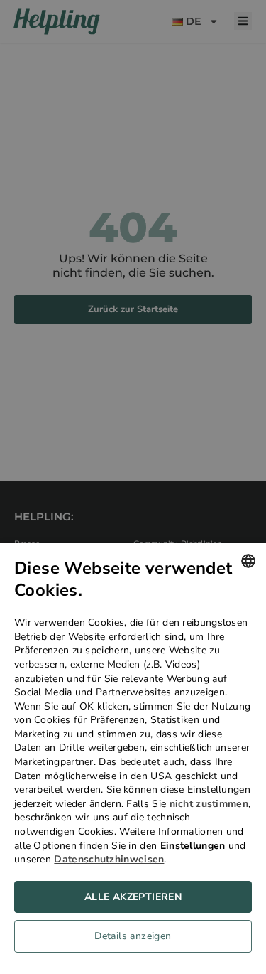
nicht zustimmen (209, 803)
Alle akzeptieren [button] (133, 897)
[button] (133, 940)
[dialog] (133, 758)
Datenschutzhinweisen (109, 859)
